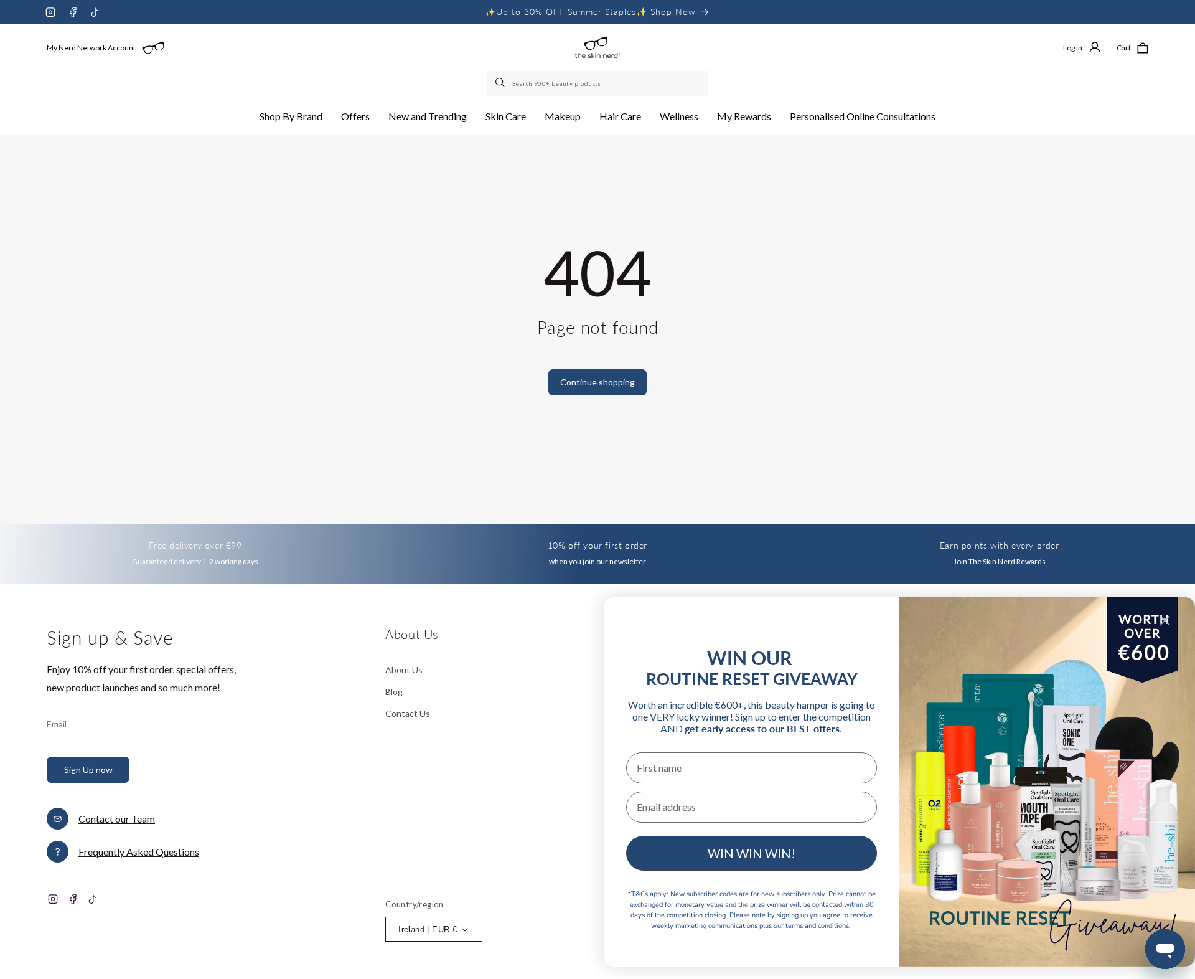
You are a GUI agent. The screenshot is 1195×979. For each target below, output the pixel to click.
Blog (394, 691)
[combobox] (597, 83)
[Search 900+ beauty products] (501, 83)
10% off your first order (597, 545)
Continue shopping (597, 382)
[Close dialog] (1165, 620)
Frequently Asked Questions (138, 852)
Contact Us (407, 713)
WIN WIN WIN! (751, 853)
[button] (291, 117)
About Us (404, 669)
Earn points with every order (999, 545)
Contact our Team (116, 819)
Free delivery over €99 (195, 545)
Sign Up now (88, 769)
